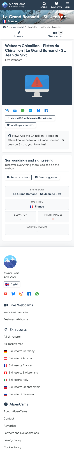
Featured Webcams (16, 319)
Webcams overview (16, 312)
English (14, 284)
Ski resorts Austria (20, 358)
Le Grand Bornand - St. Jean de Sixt (37, 194)
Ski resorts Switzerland (23, 372)
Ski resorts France (20, 365)
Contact (9, 418)
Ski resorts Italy (18, 379)
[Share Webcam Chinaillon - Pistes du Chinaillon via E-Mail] (15, 110)
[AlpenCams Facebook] (29, 293)
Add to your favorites (22, 125)
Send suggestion (48, 177)
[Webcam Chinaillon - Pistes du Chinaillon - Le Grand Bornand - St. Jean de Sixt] (37, 85)
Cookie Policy (12, 447)
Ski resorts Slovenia (21, 394)
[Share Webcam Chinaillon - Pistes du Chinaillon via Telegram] (30, 110)
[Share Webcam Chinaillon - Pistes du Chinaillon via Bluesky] (38, 110)
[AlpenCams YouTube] (5, 293)
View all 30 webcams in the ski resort (32, 118)
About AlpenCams (15, 411)
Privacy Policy (12, 440)
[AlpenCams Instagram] (21, 293)
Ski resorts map (13, 343)
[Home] (4, 27)
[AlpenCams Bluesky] (13, 293)
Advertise (10, 425)
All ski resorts (12, 336)
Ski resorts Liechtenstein (24, 387)
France (39, 206)
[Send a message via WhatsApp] (37, 293)
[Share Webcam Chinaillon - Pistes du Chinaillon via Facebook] (46, 110)
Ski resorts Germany (21, 351)
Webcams (18, 27)
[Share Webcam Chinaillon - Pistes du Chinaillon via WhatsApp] (22, 110)
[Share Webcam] (7, 110)
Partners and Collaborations (21, 433)
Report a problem (20, 177)
